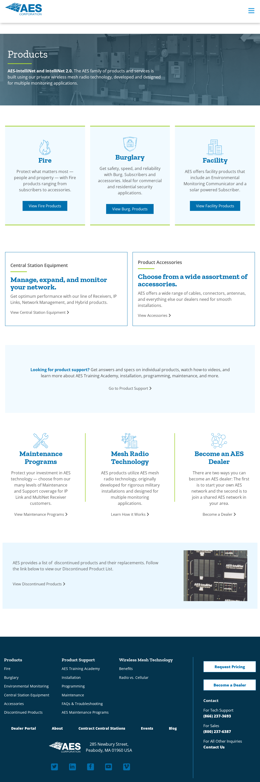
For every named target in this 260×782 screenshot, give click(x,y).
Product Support (78, 660)
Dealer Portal (23, 729)
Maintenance (73, 695)
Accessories (14, 704)
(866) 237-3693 (217, 715)
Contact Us (214, 746)
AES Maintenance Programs (85, 713)
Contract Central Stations (101, 729)
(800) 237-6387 (217, 731)
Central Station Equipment (26, 695)
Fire (7, 668)
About (57, 729)
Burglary (11, 677)
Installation (71, 677)
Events (147, 729)
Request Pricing (230, 666)
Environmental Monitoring (26, 686)
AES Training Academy (81, 668)
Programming (73, 686)
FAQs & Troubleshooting (82, 704)
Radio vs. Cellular (134, 677)
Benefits (126, 668)
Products (13, 660)
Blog (173, 729)
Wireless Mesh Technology (146, 660)
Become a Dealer (230, 684)
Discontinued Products (23, 713)
